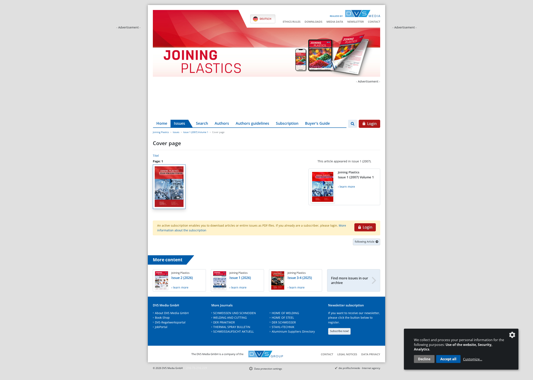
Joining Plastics (161, 132)
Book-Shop (162, 318)
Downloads (313, 21)
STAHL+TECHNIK (283, 327)
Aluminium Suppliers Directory (293, 331)
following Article (365, 241)
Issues (179, 123)
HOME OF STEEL (283, 318)
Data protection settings (268, 368)
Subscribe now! (339, 331)
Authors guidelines (252, 123)
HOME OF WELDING (285, 313)
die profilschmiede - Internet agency (359, 368)
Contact (374, 21)
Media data (334, 21)
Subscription (287, 123)
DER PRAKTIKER (224, 322)
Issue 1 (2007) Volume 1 (195, 132)
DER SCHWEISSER (284, 322)
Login (371, 123)
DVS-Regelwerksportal (170, 322)
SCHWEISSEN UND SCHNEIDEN (234, 313)
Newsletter (355, 21)
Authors (222, 123)
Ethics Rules (291, 21)
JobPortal (161, 327)
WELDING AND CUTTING (230, 318)
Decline (424, 359)
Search (202, 123)
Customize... (472, 359)
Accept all (448, 359)
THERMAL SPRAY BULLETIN (231, 327)
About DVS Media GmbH (172, 313)
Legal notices (347, 354)
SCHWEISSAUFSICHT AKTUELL (233, 331)
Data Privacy (370, 354)
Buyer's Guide (317, 123)
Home (161, 123)
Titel (156, 156)
